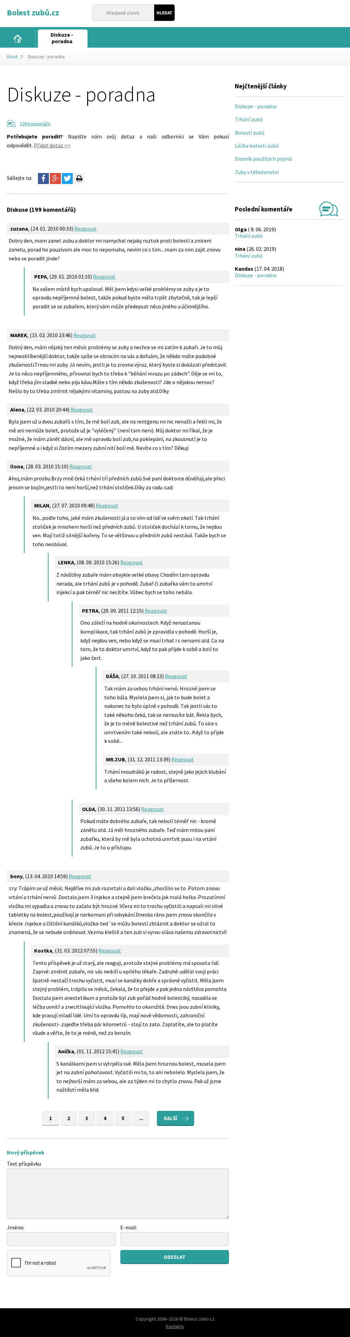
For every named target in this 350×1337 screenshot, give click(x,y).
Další (170, 1118)
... (141, 1118)
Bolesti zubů (250, 132)
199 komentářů (35, 124)
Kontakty (175, 1326)
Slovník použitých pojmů (263, 158)
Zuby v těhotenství (257, 172)
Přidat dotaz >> (52, 145)
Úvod (12, 56)
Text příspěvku (24, 1163)
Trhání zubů (249, 119)
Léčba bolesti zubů (257, 145)
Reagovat (85, 228)
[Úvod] (17, 38)
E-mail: (128, 1227)
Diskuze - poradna (256, 106)
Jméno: (15, 1227)
